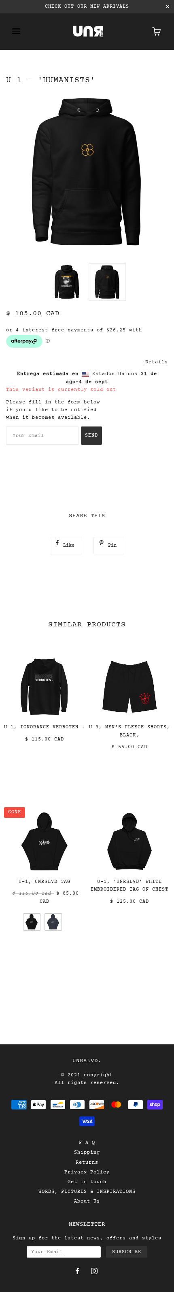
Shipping (87, 1152)
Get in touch (87, 1182)
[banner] (88, 31)
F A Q (87, 1142)
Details (156, 362)
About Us (87, 1201)
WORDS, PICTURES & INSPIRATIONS (87, 1191)
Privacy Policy (87, 1172)
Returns (87, 1162)
